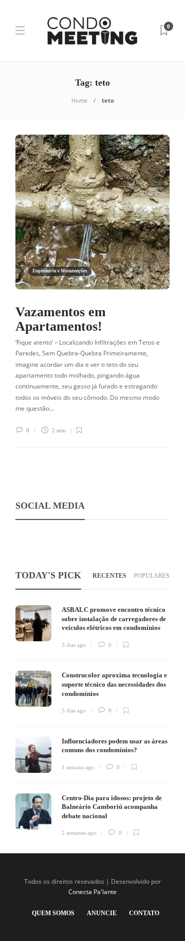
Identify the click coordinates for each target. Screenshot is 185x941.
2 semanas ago (79, 833)
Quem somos (53, 913)
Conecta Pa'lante (92, 891)
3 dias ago (74, 645)
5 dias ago (74, 710)
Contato (144, 913)
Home (79, 100)
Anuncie (102, 913)
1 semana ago (78, 767)
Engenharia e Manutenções (59, 270)
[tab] (109, 576)
